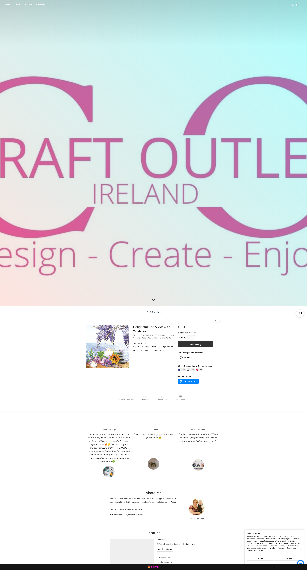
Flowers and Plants (162, 338)
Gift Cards (180, 399)
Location (28, 4)
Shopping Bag (162, 399)
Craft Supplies (154, 312)
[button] (186, 357)
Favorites (145, 399)
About (17, 4)
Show (153, 567)
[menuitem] (215, 321)
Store (7, 4)
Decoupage (160, 335)
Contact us (41, 4)
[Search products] (300, 313)
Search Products (126, 399)
